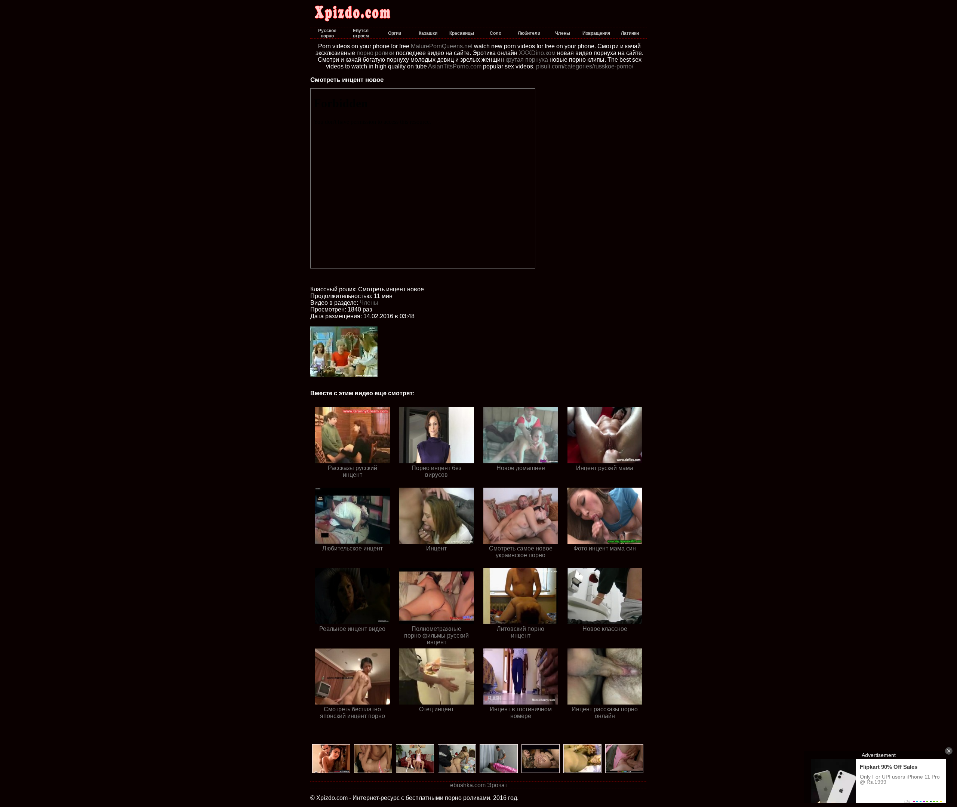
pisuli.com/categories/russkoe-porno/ (584, 66)
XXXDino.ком (537, 53)
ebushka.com (468, 785)
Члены (369, 303)
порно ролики (375, 53)
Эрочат (497, 785)
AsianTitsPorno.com (454, 66)
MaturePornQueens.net (442, 46)
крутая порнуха (526, 59)
